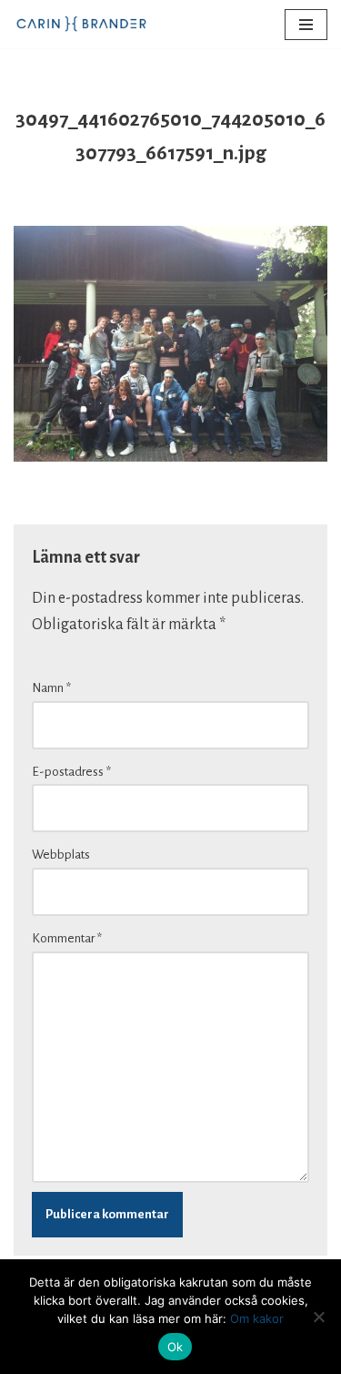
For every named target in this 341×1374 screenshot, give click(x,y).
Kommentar (67, 938)
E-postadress (71, 772)
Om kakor (257, 1318)
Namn (51, 688)
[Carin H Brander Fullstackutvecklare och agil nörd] (82, 24)
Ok (175, 1346)
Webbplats (61, 854)
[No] (318, 1317)
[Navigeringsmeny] (306, 24)
